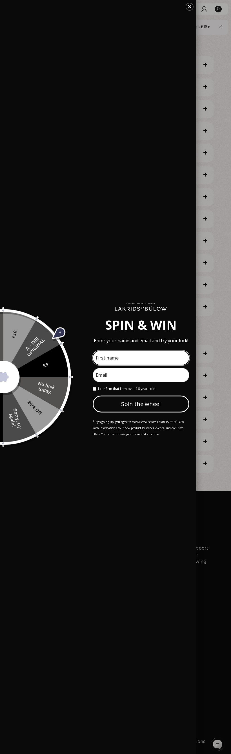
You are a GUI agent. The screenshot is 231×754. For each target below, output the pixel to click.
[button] (189, 6)
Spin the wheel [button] (141, 404)
